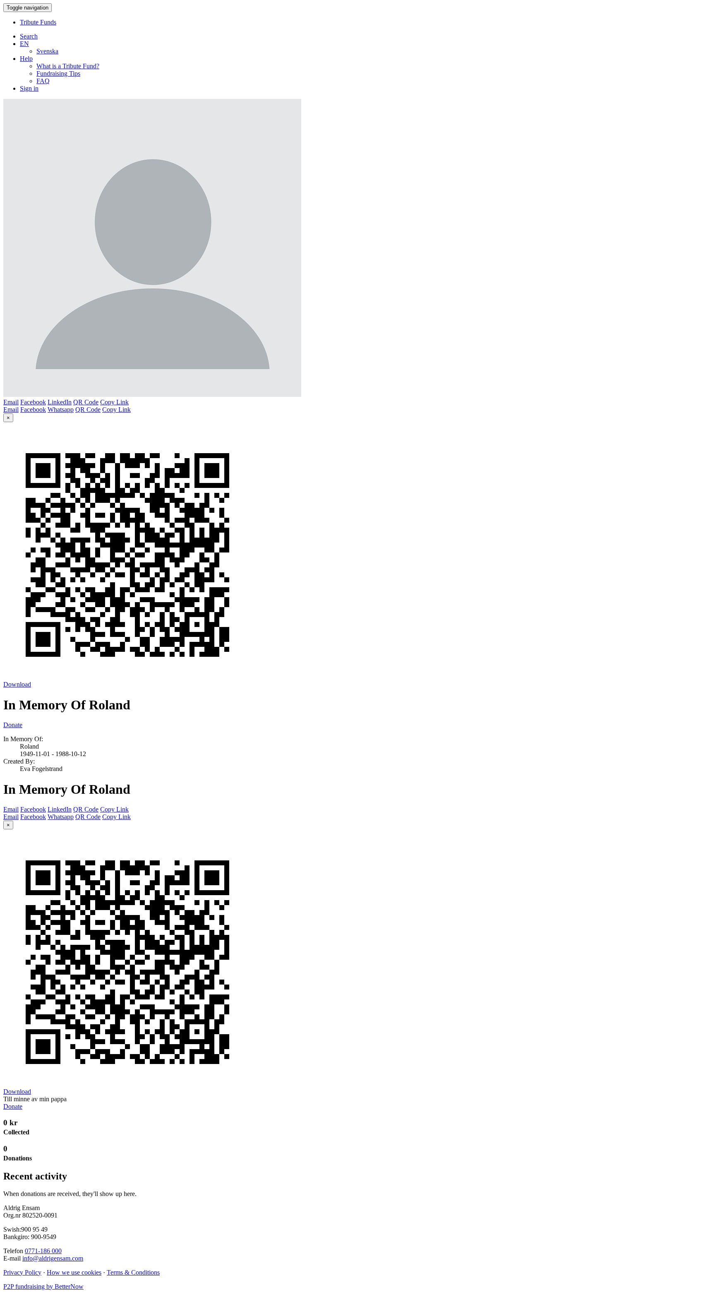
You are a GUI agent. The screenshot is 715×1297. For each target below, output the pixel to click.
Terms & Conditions (133, 1272)
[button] (24, 43)
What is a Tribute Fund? (67, 66)
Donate (12, 724)
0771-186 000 (43, 1250)
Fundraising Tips (58, 73)
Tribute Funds (38, 22)
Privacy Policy (22, 1272)
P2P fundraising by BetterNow (43, 1286)
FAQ (43, 80)
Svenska (47, 51)
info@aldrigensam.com (52, 1258)
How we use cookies (74, 1272)
